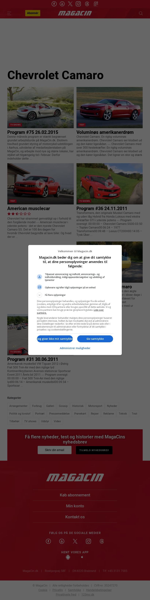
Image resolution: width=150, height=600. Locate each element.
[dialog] (75, 300)
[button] (75, 295)
